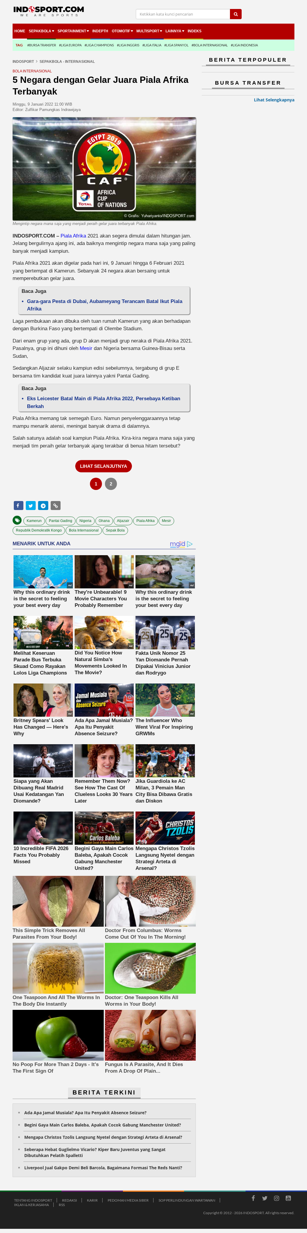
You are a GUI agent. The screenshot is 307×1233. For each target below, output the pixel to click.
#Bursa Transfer (41, 45)
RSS (62, 1204)
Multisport (147, 31)
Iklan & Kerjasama (31, 1204)
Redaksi (69, 1200)
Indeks (194, 31)
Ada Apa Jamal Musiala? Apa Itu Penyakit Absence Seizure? (85, 1112)
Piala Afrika (73, 236)
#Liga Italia (151, 45)
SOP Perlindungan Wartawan (187, 1200)
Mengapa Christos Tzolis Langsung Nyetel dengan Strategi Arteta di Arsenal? (103, 1137)
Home (19, 31)
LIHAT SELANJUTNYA (103, 466)
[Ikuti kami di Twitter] (265, 1199)
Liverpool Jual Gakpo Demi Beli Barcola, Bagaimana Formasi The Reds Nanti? (103, 1167)
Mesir (86, 348)
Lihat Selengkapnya (274, 100)
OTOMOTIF (121, 31)
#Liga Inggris (128, 45)
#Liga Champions (99, 45)
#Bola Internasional (210, 45)
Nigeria (85, 521)
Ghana (104, 521)
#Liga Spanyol (176, 45)
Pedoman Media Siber (128, 1200)
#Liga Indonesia (244, 45)
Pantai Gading (60, 521)
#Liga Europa (70, 45)
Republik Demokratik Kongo (39, 530)
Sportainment (72, 31)
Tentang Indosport (33, 1200)
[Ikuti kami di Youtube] (288, 1199)
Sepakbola (40, 31)
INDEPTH (100, 31)
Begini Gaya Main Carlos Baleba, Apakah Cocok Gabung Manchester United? (102, 1125)
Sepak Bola (115, 530)
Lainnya (173, 31)
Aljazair (123, 521)
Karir (92, 1200)
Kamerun (34, 521)
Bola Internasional (84, 530)
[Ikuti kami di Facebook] (253, 1199)
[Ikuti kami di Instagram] (276, 1199)
